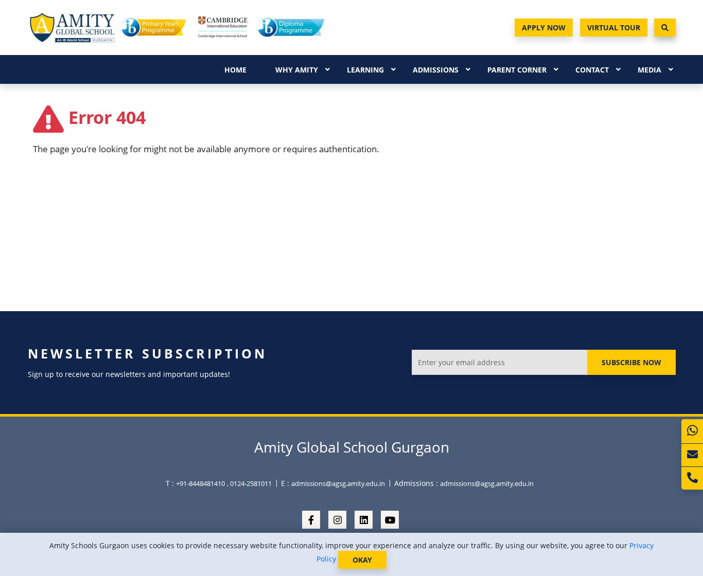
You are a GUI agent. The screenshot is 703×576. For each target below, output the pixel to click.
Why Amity (296, 70)
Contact (592, 70)
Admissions (436, 70)
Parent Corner (517, 70)
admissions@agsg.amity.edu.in (338, 483)
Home (235, 70)
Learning (365, 70)
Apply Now (544, 27)
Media (649, 70)
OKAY (362, 560)
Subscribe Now (631, 362)
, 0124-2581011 (249, 483)
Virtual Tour (613, 27)
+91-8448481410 (200, 483)
